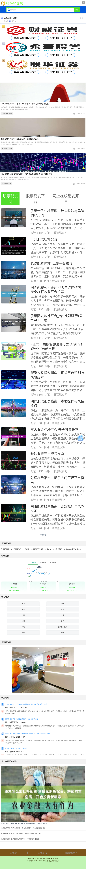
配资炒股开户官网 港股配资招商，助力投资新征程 (19, 139)
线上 (62, 632)
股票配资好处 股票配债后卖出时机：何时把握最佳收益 (20, 839)
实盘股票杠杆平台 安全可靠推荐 (54, 429)
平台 (23, 609)
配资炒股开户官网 (7, 148)
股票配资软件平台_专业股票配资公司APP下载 (57, 317)
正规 (23, 603)
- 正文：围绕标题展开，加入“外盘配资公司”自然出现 (57, 346)
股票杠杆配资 (62, 627)
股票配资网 (13, 853)
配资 (62, 609)
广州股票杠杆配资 (44, 239)
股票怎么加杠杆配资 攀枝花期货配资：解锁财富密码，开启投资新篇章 (24, 824)
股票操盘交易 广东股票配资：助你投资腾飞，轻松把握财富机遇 (23, 828)
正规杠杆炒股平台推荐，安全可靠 (16, 748)
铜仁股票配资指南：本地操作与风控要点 (57, 403)
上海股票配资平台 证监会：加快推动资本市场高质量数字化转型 (25, 103)
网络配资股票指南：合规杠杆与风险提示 (57, 508)
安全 (62, 615)
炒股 (23, 632)
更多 (81, 18)
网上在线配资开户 (71, 853)
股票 (23, 615)
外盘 (62, 621)
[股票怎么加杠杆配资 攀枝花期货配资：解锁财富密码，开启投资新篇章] (43, 794)
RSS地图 (47, 858)
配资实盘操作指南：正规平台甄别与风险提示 (57, 374)
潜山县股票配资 (6, 184)
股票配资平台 (42, 853)
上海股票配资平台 (7, 113)
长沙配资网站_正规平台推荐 (52, 263)
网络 (23, 627)
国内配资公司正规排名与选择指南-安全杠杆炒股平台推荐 (56, 289)
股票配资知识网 (48, 861)
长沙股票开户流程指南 (47, 453)
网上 (62, 603)
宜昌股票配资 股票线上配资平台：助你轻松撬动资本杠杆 (21, 833)
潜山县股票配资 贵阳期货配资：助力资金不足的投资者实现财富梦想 (26, 174)
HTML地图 (54, 858)
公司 (23, 621)
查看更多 (43, 535)
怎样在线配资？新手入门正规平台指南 (57, 479)
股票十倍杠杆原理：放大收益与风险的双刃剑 (57, 212)
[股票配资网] (11, 3)
